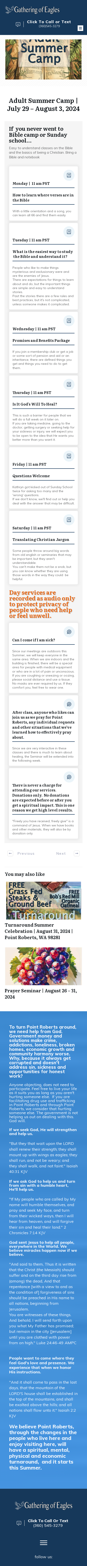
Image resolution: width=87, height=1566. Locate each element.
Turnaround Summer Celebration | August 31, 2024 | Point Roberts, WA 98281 (43, 911)
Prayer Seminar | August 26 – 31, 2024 (43, 973)
